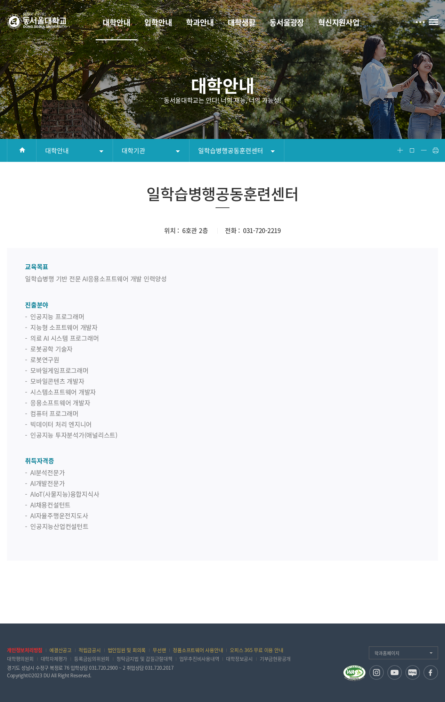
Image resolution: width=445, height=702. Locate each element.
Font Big (400, 150)
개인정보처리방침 (24, 649)
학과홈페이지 (386, 653)
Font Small (424, 150)
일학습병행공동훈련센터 (230, 150)
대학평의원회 (20, 658)
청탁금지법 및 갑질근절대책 (144, 658)
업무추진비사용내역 (199, 658)
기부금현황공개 (275, 658)
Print (435, 150)
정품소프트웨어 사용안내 (198, 649)
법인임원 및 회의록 (127, 649)
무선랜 (159, 649)
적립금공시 (90, 649)
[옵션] (420, 21)
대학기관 (133, 150)
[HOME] (22, 150)
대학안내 (57, 150)
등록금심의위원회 (92, 658)
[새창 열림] (376, 672)
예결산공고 (60, 649)
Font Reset (412, 150)
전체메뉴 (433, 21)
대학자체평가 (54, 658)
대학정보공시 (239, 658)
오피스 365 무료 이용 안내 (256, 649)
